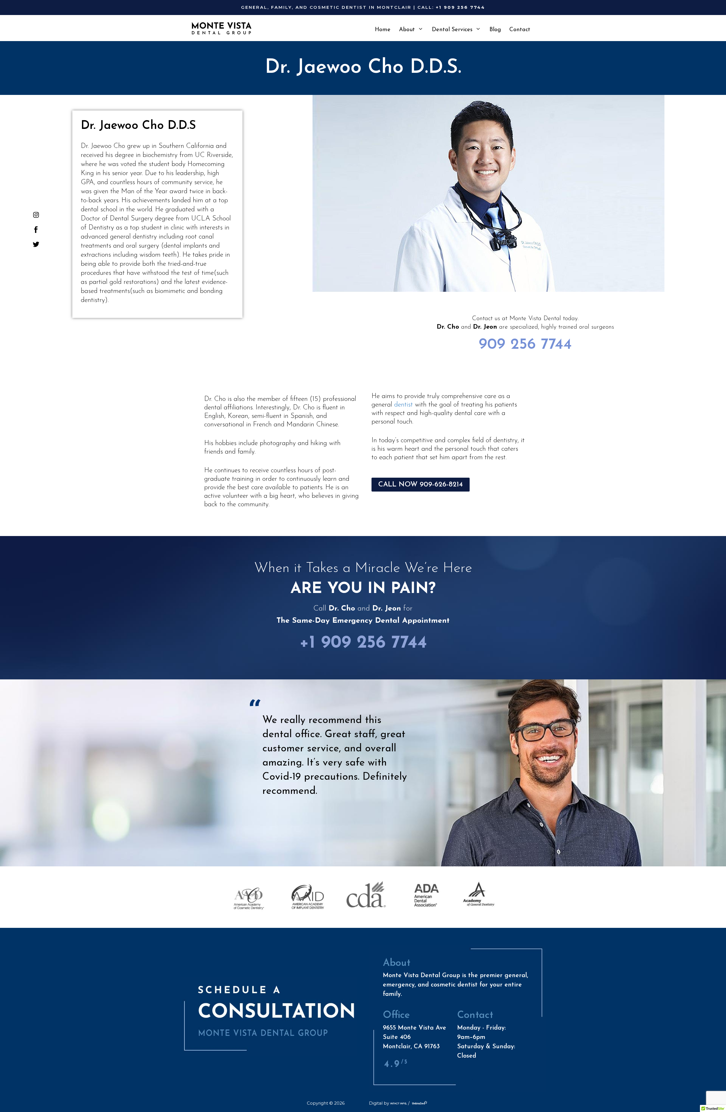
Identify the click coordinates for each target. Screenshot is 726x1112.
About (407, 30)
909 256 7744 (525, 345)
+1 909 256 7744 (363, 643)
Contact (519, 30)
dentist (403, 404)
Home (383, 30)
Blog (495, 30)
